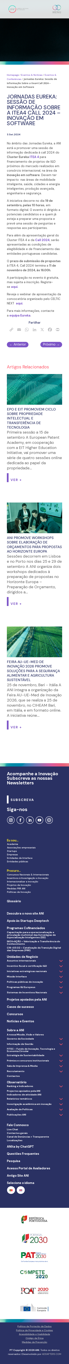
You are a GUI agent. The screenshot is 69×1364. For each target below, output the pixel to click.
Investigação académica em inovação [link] (29, 1104)
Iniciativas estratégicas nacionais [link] (27, 971)
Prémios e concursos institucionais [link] (28, 1060)
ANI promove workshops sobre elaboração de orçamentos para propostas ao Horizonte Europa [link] (34, 545)
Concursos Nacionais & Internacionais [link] (28, 874)
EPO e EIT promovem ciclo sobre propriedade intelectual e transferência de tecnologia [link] (31, 418)
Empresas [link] (12, 854)
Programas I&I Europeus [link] (21, 987)
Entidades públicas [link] (17, 861)
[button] (57, 9)
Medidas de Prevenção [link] (34, 1342)
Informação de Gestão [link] (20, 1044)
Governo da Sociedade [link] (20, 1038)
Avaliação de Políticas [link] (20, 1109)
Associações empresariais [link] (21, 847)
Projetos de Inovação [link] (19, 885)
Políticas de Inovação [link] (19, 891)
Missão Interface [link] (17, 976)
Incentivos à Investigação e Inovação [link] (27, 878)
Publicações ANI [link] (16, 1114)
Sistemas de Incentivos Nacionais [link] (27, 992)
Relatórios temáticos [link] (19, 1098)
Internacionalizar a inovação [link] (22, 881)
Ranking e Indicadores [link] (20, 1086)
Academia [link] (12, 844)
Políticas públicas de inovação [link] (25, 981)
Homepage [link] (13, 74)
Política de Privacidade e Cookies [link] (34, 1330)
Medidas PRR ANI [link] (16, 888)
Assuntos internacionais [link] (21, 960)
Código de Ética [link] (35, 1338)
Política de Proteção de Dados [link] (34, 1326)
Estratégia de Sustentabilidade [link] (25, 1055)
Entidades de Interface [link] (19, 857)
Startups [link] (12, 851)
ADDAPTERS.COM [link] (51, 1354)
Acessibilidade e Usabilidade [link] (34, 1334)
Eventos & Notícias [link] (32, 74)
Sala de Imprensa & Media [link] (22, 1065)
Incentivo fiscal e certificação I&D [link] (27, 965)
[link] (18, 8)
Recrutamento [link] (15, 1071)
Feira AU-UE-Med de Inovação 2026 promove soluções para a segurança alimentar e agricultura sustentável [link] (33, 671)
